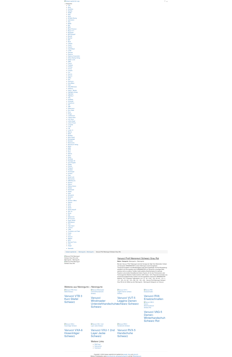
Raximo (70, 182)
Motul (69, 146)
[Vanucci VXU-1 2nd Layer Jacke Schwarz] (98, 324)
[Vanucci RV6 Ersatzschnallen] (151, 290)
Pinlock (70, 166)
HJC (69, 97)
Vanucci (70, 237)
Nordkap (70, 159)
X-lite (69, 244)
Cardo (70, 45)
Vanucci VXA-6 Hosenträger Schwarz (73, 333)
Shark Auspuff (72, 209)
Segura (70, 202)
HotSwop (70, 99)
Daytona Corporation (74, 56)
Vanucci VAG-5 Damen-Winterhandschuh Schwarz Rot (154, 316)
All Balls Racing (72, 18)
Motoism (70, 141)
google (125, 354)
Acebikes (70, 9)
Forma (70, 69)
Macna (70, 132)
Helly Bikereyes (72, 87)
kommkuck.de (111, 356)
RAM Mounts (71, 181)
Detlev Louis (71, 60)
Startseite (70, 248)
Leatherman (71, 116)
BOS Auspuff (71, 34)
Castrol (70, 47)
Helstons (70, 88)
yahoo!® (135, 354)
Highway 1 (71, 96)
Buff (69, 40)
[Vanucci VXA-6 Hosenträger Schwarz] (71, 324)
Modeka (70, 135)
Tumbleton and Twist (74, 231)
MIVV (69, 134)
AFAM (69, 13)
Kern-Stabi (71, 110)
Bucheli (70, 38)
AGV (69, 14)
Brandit (70, 36)
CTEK (69, 50)
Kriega (70, 114)
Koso (69, 112)
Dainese (70, 52)
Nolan (69, 157)
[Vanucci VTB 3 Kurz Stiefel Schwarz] (71, 290)
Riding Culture (72, 186)
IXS (69, 105)
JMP (69, 106)
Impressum (98, 348)
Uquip (69, 233)
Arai (69, 22)
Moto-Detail (71, 137)
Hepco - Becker (72, 90)
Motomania (71, 143)
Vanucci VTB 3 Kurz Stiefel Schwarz (73, 299)
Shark (69, 208)
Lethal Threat (72, 123)
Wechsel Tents (72, 242)
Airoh (69, 16)
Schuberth (71, 195)
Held (69, 85)
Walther (70, 238)
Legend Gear (72, 117)
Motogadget (71, 139)
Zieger (70, 246)
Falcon (70, 63)
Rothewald (71, 190)
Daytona (70, 54)
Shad (69, 206)
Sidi (69, 215)
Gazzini (70, 76)
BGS (69, 27)
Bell (69, 25)
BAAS (69, 23)
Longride (70, 125)
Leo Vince (71, 119)
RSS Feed (97, 344)
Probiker (70, 170)
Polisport (70, 168)
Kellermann (71, 108)
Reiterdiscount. (137, 356)
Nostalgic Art (71, 161)
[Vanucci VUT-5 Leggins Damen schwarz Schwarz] (124, 291)
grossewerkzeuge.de (122, 356)
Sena (69, 204)
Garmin (70, 74)
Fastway (70, 65)
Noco (69, 155)
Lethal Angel (71, 121)
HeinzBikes (71, 83)
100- (69, 5)
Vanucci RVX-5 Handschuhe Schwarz (126, 333)
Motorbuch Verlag (73, 144)
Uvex (69, 235)
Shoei (69, 213)
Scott (69, 199)
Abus (69, 7)
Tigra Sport (71, 226)
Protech (70, 173)
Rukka (70, 191)
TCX (69, 224)
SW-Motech (71, 222)
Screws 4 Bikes (72, 200)
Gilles (69, 78)
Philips (70, 164)
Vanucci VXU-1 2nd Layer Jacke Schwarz (103, 333)
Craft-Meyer (71, 49)
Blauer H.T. (71, 31)
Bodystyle (70, 32)
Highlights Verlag (73, 92)
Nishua (70, 153)
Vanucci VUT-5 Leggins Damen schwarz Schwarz (128, 301)
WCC (69, 240)
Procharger (71, 171)
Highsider (70, 94)
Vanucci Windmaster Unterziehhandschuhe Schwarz (104, 302)
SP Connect (71, 218)
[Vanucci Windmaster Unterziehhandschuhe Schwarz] (98, 291)
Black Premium (72, 29)
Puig (69, 175)
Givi (69, 79)
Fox (69, 72)
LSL (69, 128)
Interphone (71, 103)
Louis (69, 126)
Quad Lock (71, 177)
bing (129, 354)
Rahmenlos (71, 179)
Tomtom (70, 227)
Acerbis (70, 11)
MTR (69, 150)
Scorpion (70, 197)
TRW (69, 229)
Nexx (69, 152)
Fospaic (70, 70)
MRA (69, 148)
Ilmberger (70, 101)
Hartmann (71, 81)
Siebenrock (71, 217)
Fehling (70, 67)
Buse (69, 41)
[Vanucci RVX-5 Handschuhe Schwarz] (124, 324)
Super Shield (71, 220)
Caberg (70, 43)
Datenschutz (98, 346)
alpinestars (71, 20)
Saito (69, 193)
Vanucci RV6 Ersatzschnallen (153, 297)
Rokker (70, 188)
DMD (69, 61)
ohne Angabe (72, 162)
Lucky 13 (70, 130)
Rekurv (70, 184)
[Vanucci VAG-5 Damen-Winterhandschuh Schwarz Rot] (151, 304)
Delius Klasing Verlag (74, 58)
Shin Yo (70, 211)
